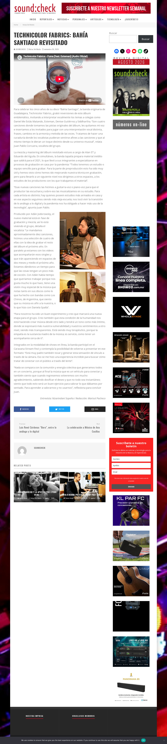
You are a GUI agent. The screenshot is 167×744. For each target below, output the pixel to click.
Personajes (79, 19)
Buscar (113, 33)
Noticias (62, 19)
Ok (143, 740)
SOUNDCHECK (20, 49)
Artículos (96, 19)
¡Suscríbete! (132, 19)
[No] (164, 740)
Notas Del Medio (35, 49)
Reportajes (46, 19)
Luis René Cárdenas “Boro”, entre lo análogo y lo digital (37, 428)
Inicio (33, 19)
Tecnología (113, 19)
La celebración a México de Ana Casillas (83, 428)
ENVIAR (131, 487)
